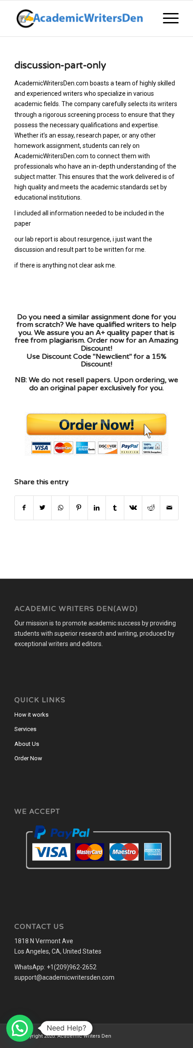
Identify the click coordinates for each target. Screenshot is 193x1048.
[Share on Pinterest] (78, 508)
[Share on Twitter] (42, 508)
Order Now (28, 758)
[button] (19, 1028)
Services (25, 729)
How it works (31, 714)
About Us (26, 743)
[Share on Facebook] (24, 508)
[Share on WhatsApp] (60, 508)
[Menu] (166, 18)
